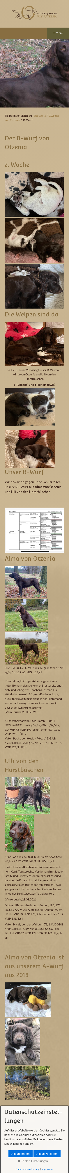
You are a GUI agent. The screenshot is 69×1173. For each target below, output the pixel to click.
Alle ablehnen (20, 1153)
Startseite (40, 115)
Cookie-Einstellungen (34, 1161)
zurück (4, 73)
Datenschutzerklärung (27, 1169)
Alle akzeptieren (47, 1153)
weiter (64, 73)
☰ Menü (58, 33)
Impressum (47, 1169)
